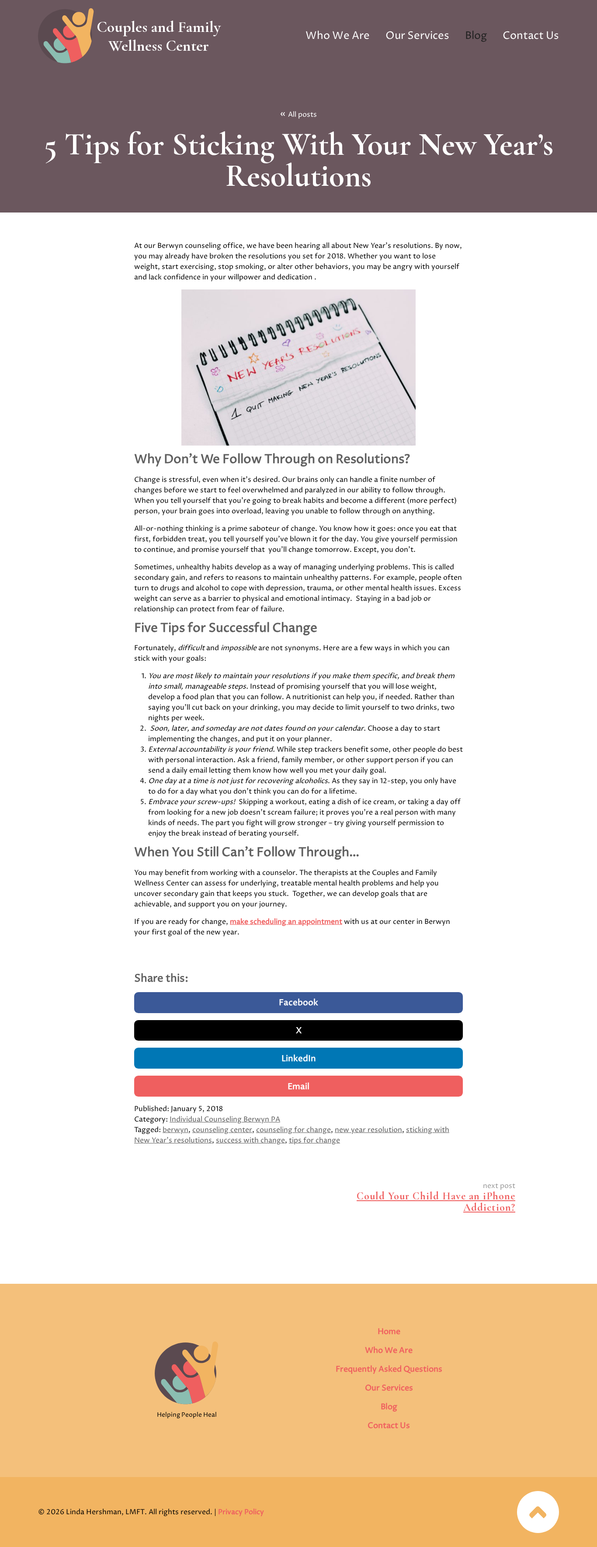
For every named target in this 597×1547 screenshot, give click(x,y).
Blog (476, 36)
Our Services (417, 36)
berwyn (175, 1130)
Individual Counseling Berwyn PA (225, 1119)
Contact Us (531, 36)
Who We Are (337, 36)
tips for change (314, 1140)
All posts (298, 114)
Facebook (298, 1003)
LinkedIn (298, 1059)
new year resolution (368, 1130)
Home (389, 1331)
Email (298, 1087)
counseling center (222, 1130)
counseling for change (293, 1130)
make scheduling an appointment (286, 922)
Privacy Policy (241, 1512)
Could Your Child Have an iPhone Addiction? (436, 1202)
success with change (250, 1140)
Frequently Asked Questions (389, 1369)
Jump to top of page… (538, 1512)
